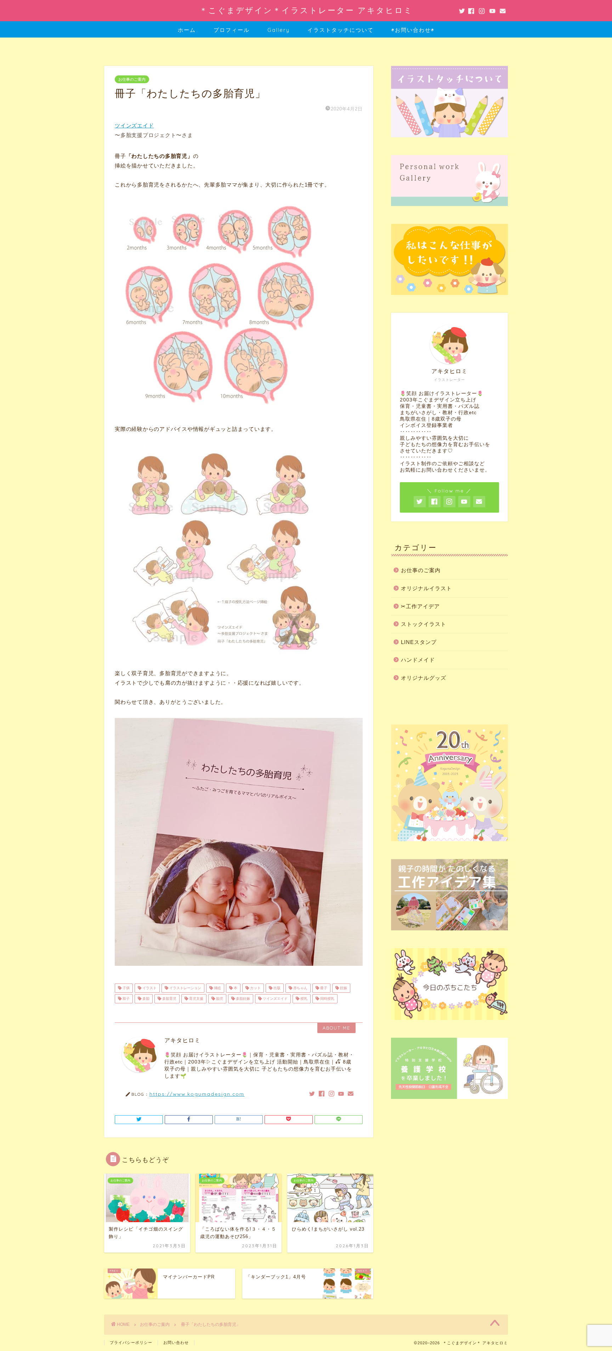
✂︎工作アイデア (420, 606)
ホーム (187, 30)
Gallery (278, 30)
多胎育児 (168, 999)
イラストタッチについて (340, 30)
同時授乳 (326, 999)
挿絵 (217, 988)
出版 (276, 988)
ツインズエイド (134, 125)
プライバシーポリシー (131, 1342)
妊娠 (343, 988)
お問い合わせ (176, 1342)
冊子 (323, 988)
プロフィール (232, 30)
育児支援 (195, 999)
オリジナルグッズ (423, 678)
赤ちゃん (299, 988)
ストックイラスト (423, 624)
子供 (125, 988)
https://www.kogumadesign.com (196, 1094)
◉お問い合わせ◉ (413, 30)
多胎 (145, 999)
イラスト (149, 988)
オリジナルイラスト (426, 588)
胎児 (219, 999)
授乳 (303, 999)
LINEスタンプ (419, 642)
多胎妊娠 (242, 999)
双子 (125, 999)
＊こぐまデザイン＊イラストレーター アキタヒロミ (306, 10)
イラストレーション (184, 988)
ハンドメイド (418, 660)
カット (255, 988)
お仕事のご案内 (132, 79)
